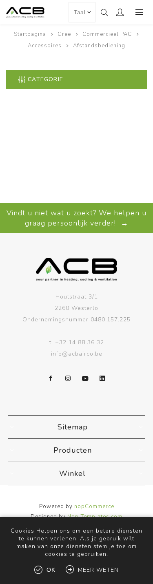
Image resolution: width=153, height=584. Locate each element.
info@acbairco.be (76, 354)
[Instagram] (68, 378)
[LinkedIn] (102, 378)
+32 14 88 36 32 (79, 342)
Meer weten (98, 570)
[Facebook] (51, 378)
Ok (51, 569)
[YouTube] (85, 378)
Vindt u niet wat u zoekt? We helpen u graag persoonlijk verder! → (76, 218)
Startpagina (30, 34)
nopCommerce (94, 506)
